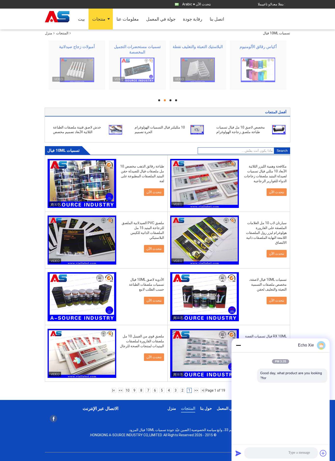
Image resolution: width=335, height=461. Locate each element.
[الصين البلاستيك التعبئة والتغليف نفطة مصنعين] (198, 70)
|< (203, 390)
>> (121, 390)
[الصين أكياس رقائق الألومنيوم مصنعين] (258, 70)
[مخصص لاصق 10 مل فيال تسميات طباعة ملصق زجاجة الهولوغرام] (278, 129)
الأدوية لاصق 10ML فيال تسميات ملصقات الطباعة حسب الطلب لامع (146, 284)
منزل (48, 33)
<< (196, 390)
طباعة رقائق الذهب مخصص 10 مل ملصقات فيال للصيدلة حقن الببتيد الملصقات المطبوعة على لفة (142, 173)
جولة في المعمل (161, 19)
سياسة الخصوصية (204, 430)
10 (127, 390)
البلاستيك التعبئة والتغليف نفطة (198, 46)
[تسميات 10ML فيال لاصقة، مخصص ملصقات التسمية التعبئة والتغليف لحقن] (204, 296)
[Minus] (238, 345)
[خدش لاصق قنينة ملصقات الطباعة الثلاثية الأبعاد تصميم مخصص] (115, 129)
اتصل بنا (217, 19)
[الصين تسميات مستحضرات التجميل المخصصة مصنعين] (137, 70)
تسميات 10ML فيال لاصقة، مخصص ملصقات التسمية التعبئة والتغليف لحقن (268, 284)
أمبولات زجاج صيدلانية (77, 46)
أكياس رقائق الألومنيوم (258, 46)
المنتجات (62, 33)
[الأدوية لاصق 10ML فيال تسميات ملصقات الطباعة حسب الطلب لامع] (82, 296)
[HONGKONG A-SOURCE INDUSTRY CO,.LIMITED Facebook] (53, 419)
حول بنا (206, 408)
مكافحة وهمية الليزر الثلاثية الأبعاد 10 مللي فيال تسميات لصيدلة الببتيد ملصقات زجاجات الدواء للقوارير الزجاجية (265, 173)
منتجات (98, 19)
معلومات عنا (127, 19)
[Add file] (323, 453)
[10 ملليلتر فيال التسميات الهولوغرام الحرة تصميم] (197, 129)
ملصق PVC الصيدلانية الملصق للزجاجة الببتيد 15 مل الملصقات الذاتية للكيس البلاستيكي (143, 230)
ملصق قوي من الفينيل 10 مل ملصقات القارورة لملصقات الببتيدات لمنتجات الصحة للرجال (142, 341)
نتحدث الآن (203, 4)
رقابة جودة (192, 19)
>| (113, 390)
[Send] (238, 453)
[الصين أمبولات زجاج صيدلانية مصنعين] (77, 70)
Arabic (187, 4)
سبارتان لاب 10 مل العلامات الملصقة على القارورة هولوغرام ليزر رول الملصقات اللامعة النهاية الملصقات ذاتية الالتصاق (266, 232)
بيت (81, 19)
